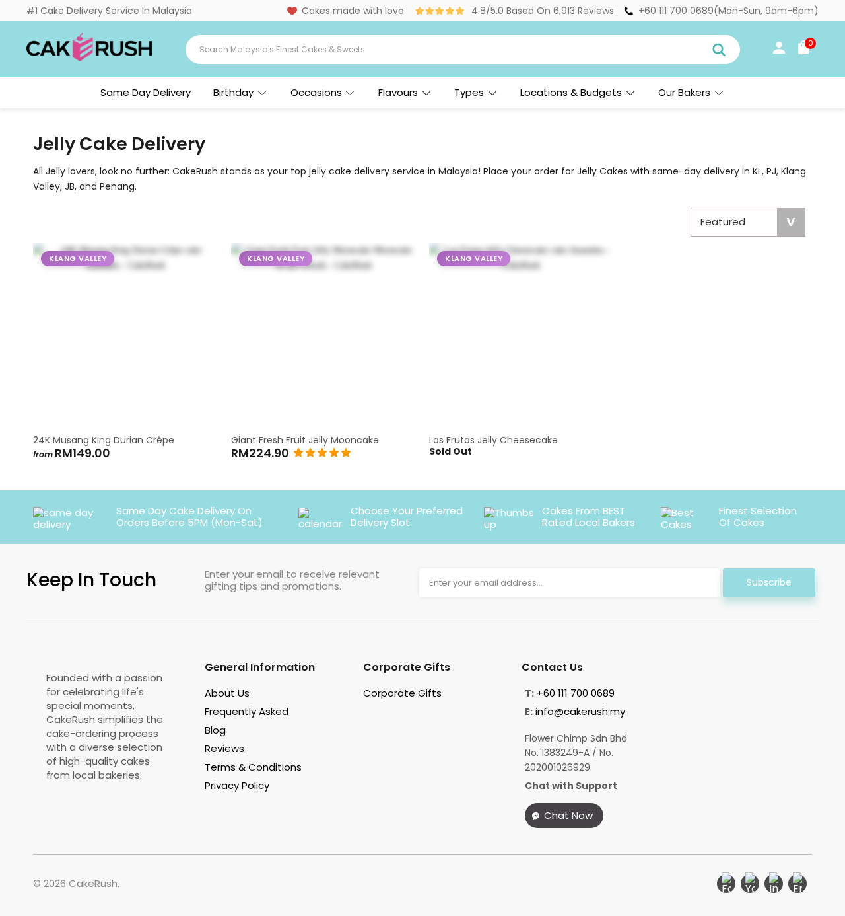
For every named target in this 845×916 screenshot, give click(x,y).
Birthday (233, 92)
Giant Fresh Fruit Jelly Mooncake (323, 335)
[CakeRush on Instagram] (773, 883)
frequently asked (246, 711)
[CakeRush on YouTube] (750, 883)
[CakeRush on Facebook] (726, 883)
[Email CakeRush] (797, 883)
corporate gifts (402, 693)
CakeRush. (94, 883)
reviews (224, 748)
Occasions (316, 92)
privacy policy (237, 785)
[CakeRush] (89, 58)
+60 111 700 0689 (676, 10)
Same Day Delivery (145, 92)
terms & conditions (253, 767)
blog (215, 730)
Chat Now (568, 815)
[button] (322, 452)
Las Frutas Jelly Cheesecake (521, 335)
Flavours (398, 92)
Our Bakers (684, 92)
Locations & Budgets (571, 92)
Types (469, 92)
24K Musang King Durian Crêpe (125, 335)
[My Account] (779, 50)
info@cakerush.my (580, 711)
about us (227, 693)
